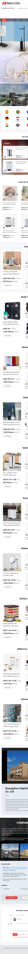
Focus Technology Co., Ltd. (18, 948)
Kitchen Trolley (15, 869)
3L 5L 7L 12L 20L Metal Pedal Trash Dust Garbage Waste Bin (21, 148)
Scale (4, 869)
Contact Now (8, 285)
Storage (11, 870)
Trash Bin (18, 867)
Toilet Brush (9, 869)
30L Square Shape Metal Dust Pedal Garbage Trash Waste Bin (21, 162)
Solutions (24, 20)
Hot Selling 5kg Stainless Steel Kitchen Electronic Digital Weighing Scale (11, 373)
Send (15, 934)
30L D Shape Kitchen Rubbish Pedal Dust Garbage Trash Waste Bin (11, 474)
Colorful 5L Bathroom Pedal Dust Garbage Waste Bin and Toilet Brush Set (9, 203)
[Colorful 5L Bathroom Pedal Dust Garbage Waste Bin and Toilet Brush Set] (10, 193)
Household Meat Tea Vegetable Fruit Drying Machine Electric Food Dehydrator (10, 625)
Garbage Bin (24, 867)
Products (11, 20)
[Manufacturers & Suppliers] (10, 3)
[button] (27, 35)
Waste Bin (13, 867)
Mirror (14, 870)
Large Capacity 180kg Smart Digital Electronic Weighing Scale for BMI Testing (11, 323)
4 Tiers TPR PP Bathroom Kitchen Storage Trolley (11, 725)
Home (4, 20)
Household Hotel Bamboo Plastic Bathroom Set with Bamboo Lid (11, 675)
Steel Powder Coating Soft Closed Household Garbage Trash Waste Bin (12, 524)
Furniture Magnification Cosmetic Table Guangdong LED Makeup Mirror (11, 574)
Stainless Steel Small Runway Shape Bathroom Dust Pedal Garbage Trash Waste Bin (11, 273)
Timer (21, 869)
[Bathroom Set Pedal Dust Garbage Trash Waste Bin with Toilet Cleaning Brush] (10, 221)
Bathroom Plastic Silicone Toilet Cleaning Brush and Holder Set (11, 423)
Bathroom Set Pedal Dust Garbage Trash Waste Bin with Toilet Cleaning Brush (10, 231)
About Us (18, 20)
